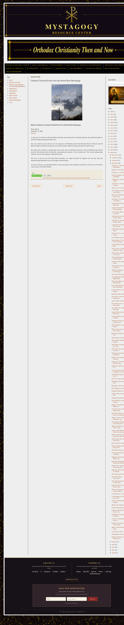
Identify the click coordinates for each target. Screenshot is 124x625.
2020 (112, 122)
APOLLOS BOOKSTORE (13, 72)
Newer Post (36, 186)
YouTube (55, 572)
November (115, 158)
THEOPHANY (13, 91)
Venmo (101, 572)
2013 (112, 141)
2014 (112, 139)
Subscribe (86, 572)
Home (99, 186)
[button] (5, 617)
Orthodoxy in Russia (56, 178)
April (113, 553)
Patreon (93, 572)
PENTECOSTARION (15, 100)
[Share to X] (47, 175)
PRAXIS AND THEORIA (112, 68)
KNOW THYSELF (71, 65)
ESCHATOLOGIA (47, 68)
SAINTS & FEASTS (14, 82)
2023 (112, 114)
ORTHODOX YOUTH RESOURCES (91, 65)
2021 (112, 120)
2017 (112, 131)
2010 (112, 150)
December (115, 155)
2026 (112, 111)
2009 (112, 152)
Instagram (47, 572)
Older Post (69, 186)
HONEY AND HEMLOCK (40, 65)
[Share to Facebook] (48, 175)
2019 (112, 125)
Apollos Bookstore (95, 574)
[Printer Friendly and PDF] (37, 176)
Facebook (35, 572)
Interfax (33, 133)
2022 (112, 117)
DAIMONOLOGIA (60, 68)
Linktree (63, 572)
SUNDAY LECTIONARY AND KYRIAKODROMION (17, 85)
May (113, 550)
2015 (112, 136)
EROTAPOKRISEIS (57, 65)
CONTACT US (72, 579)
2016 (112, 133)
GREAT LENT (13, 95)
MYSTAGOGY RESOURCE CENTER (17, 65)
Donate (79, 572)
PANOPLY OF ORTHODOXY (15, 68)
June (113, 547)
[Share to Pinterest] (50, 175)
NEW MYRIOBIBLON (76, 68)
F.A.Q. (11, 102)
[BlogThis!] (45, 175)
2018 (112, 128)
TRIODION (12, 93)
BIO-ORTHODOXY (33, 68)
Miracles (48, 178)
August (114, 542)
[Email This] (43, 175)
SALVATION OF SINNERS (93, 68)
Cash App (108, 572)
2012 (112, 144)
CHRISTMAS (13, 89)
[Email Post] (33, 173)
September (115, 163)
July (113, 544)
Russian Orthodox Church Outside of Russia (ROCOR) (76, 178)
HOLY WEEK (13, 98)
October (114, 160)
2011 (112, 147)
